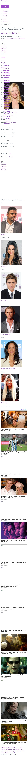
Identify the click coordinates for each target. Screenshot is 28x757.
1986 (15, 112)
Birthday (5, 13)
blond (4, 82)
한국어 (21, 749)
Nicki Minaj (4, 403)
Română (18, 751)
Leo (10, 119)
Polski (8, 751)
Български (4, 747)
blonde (4, 85)
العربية (13, 752)
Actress (4, 33)
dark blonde (6, 90)
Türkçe (3, 752)
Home (4, 19)
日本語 (17, 749)
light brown (5, 99)
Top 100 (5, 16)
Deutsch (13, 747)
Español (21, 747)
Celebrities (5, 11)
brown (4, 87)
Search (5, 6)
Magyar (10, 749)
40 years (11, 115)
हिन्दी (7, 749)
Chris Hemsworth (5, 334)
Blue (10, 153)
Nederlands (4, 751)
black (4, 80)
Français (3, 749)
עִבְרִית (6, 752)
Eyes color (20, 38)
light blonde (5, 97)
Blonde (11, 157)
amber (4, 75)
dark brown (5, 92)
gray (4, 94)
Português (12, 751)
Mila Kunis (3, 266)
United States (12, 122)
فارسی (9, 752)
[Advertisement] (14, 185)
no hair (4, 102)
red (3, 104)
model (10, 33)
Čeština (9, 747)
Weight (11, 38)
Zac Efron (3, 300)
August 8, (11, 112)
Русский (22, 751)
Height (7, 38)
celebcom (5, 0)
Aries (4, 60)
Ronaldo (3, 234)
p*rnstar (16, 33)
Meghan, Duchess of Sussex (8, 368)
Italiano (14, 749)
